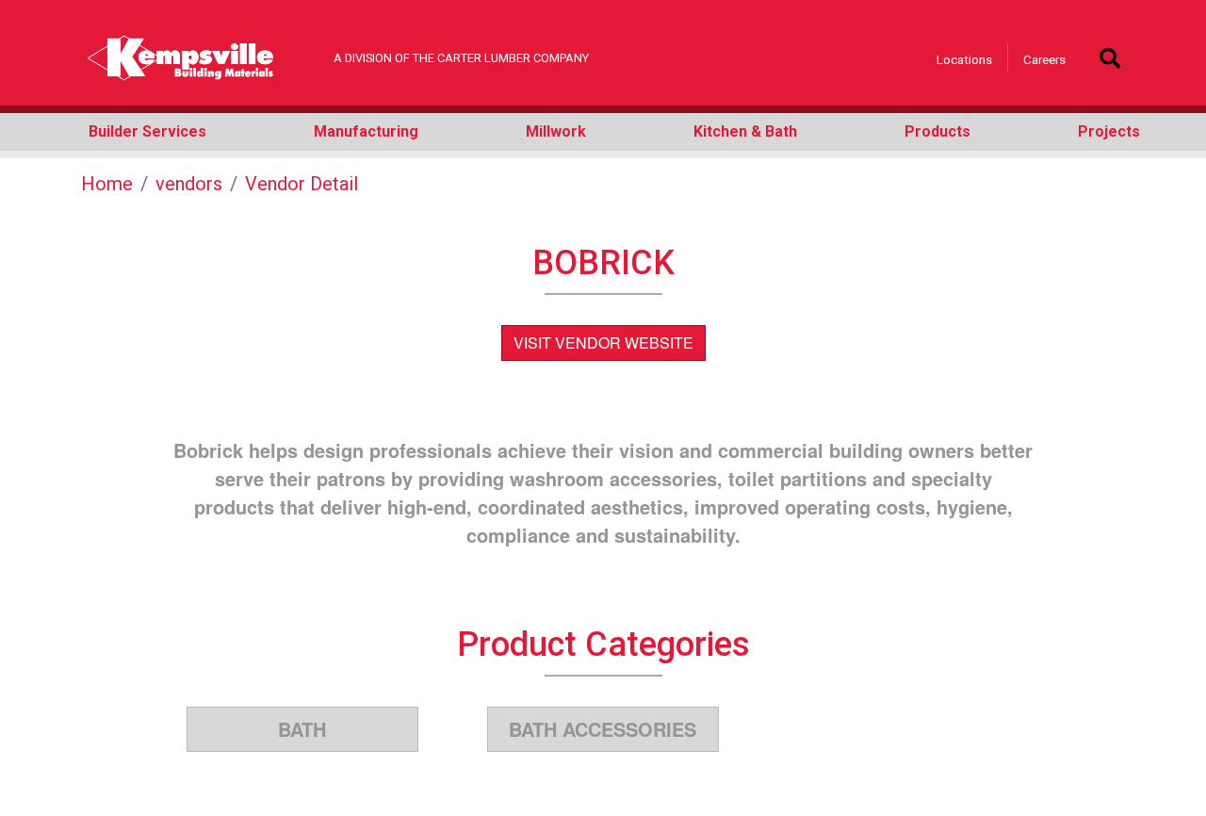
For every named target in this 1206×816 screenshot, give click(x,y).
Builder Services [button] (147, 131)
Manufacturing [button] (366, 131)
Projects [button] (1109, 131)
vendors (188, 183)
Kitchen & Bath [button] (745, 131)
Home (107, 183)
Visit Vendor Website (603, 342)
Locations (964, 59)
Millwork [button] (556, 131)
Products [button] (937, 131)
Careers (1044, 59)
